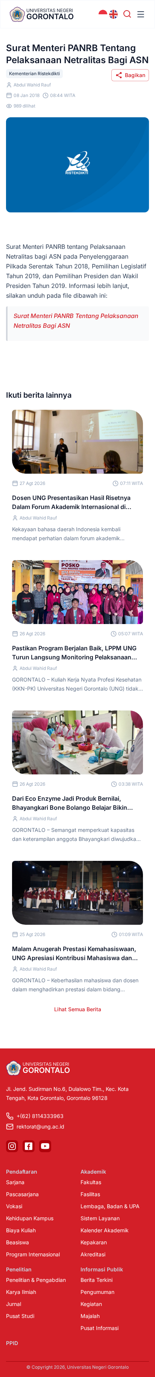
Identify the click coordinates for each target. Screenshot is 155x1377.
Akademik (93, 1171)
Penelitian (19, 1269)
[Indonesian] (103, 14)
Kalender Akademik (105, 1230)
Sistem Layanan (100, 1218)
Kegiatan (91, 1304)
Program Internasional (33, 1254)
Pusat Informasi (100, 1328)
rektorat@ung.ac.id (40, 1126)
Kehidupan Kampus (29, 1218)
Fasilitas (90, 1194)
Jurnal (13, 1304)
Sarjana (15, 1182)
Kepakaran (94, 1242)
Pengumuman (97, 1292)
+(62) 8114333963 (40, 1116)
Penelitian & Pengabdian (36, 1280)
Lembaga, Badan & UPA (110, 1206)
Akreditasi (93, 1254)
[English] (113, 14)
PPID (12, 1343)
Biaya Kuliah (21, 1230)
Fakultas (91, 1182)
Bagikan (135, 75)
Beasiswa (17, 1242)
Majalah (90, 1316)
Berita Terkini (96, 1280)
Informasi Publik (102, 1269)
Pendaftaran (21, 1171)
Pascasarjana (22, 1194)
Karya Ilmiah (21, 1292)
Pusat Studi (20, 1316)
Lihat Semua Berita (77, 1009)
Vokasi (14, 1206)
